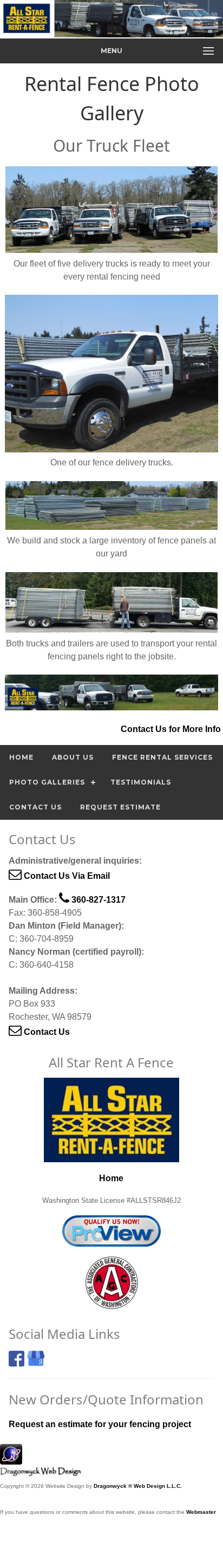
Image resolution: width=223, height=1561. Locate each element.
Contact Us (35, 807)
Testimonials (140, 782)
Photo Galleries (47, 782)
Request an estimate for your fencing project (100, 1424)
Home (21, 757)
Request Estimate (120, 807)
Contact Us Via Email (66, 875)
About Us (73, 757)
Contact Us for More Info (171, 729)
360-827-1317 (97, 899)
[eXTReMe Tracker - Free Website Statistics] (11, 1458)
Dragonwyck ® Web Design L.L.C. (138, 1486)
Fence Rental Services (162, 757)
